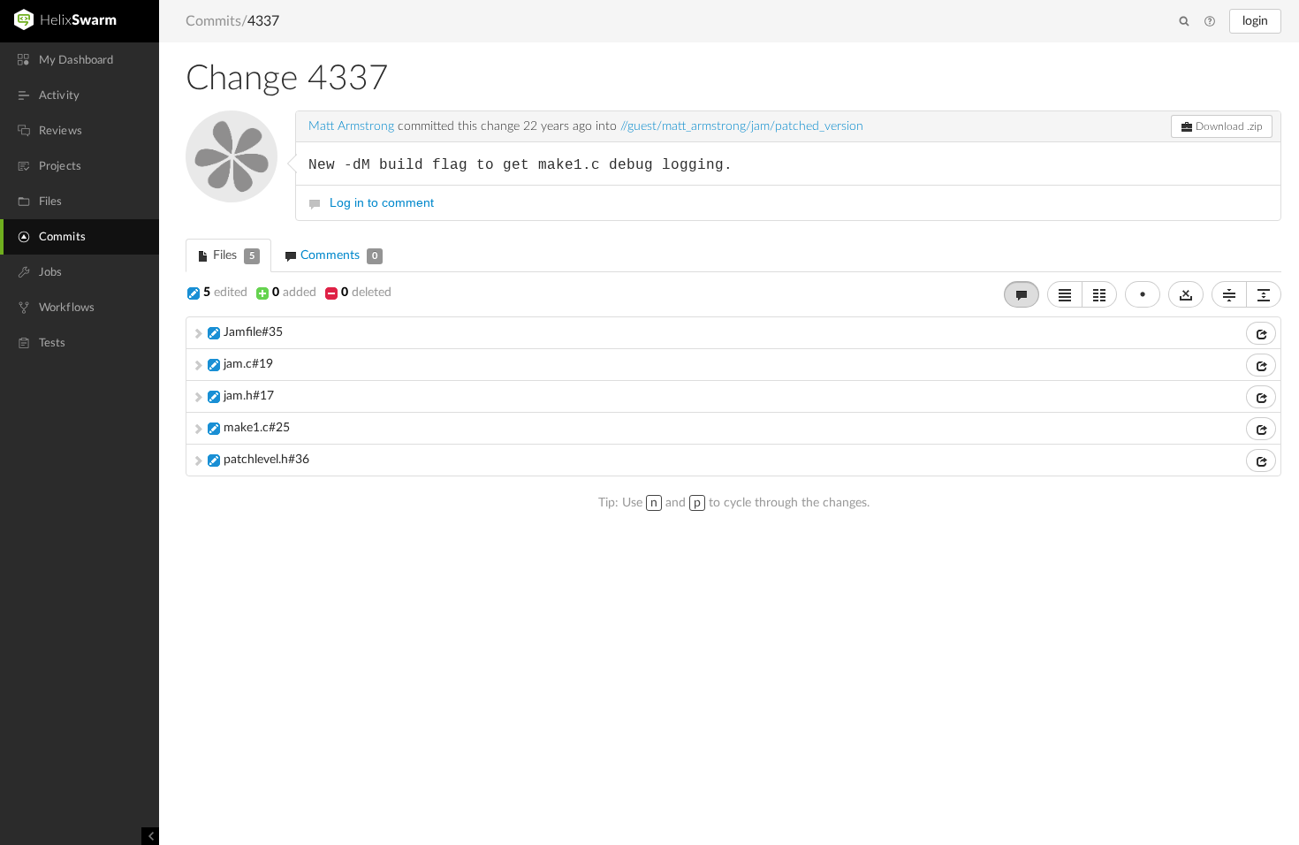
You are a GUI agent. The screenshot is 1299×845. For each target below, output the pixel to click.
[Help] (1210, 22)
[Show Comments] (1021, 294)
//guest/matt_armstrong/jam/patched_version (741, 126)
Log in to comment (382, 202)
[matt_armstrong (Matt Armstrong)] (231, 156)
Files (231, 255)
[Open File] (1261, 333)
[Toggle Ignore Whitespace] (1186, 294)
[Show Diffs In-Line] (1064, 294)
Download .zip (1228, 126)
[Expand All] (1263, 294)
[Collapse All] (1229, 294)
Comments (337, 255)
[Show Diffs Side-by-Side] (1099, 294)
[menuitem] (79, 60)
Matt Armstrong (351, 126)
